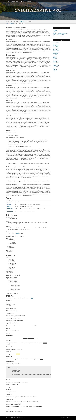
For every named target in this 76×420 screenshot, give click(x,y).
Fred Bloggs (10, 208)
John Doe (9, 204)
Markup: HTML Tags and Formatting (60, 33)
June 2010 (55, 56)
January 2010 (55, 62)
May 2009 (55, 70)
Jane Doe (9, 206)
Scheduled (55, 30)
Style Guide (29, 1)
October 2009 (56, 64)
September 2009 (56, 65)
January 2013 (55, 45)
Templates (22, 1)
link (16, 310)
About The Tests (14, 1)
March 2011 (55, 49)
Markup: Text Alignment (58, 36)
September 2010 (56, 52)
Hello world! (55, 32)
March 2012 (55, 46)
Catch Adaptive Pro (38, 10)
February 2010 (56, 61)
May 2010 (55, 57)
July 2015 (55, 44)
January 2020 (55, 42)
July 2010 (55, 54)
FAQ (32, 298)
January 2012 (55, 48)
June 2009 (55, 69)
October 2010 (56, 50)
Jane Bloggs (10, 211)
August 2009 (55, 66)
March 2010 (55, 60)
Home (7, 1)
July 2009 (55, 68)
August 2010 (55, 53)
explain (17, 233)
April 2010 (55, 58)
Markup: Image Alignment (58, 34)
